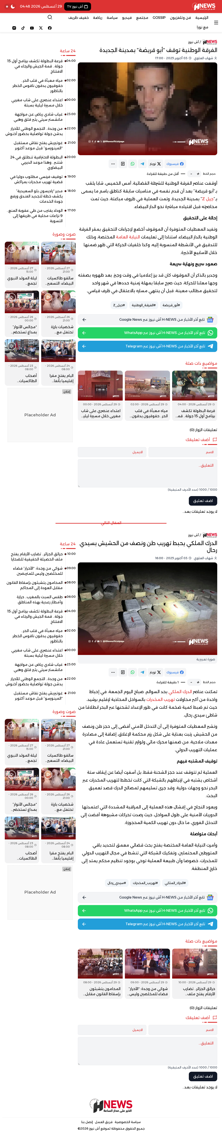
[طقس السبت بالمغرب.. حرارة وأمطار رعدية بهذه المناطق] (40, 601)
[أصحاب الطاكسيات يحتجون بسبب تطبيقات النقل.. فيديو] (22, 362)
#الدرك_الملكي (175, 883)
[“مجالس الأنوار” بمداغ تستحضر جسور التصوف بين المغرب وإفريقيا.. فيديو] (22, 313)
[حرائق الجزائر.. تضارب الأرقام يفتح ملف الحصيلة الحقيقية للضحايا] (194, 974)
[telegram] (142, 164)
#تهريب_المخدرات (145, 883)
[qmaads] (111, 1106)
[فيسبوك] (50, 28)
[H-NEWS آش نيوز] (204, 6)
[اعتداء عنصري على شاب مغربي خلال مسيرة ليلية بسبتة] (100, 396)
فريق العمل (104, 1122)
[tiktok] (23, 28)
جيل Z (208, 199)
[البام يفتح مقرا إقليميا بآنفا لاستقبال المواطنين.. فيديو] (58, 362)
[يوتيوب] (32, 28)
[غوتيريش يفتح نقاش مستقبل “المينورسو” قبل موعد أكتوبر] (40, 147)
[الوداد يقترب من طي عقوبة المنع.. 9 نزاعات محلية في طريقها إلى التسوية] (40, 217)
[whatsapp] (132, 164)
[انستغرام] (14, 28)
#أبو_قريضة (171, 305)
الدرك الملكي (180, 691)
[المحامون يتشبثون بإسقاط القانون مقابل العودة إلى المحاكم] (100, 974)
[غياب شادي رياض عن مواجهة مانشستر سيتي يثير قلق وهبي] (40, 118)
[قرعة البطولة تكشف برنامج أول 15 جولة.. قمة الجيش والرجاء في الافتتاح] (194, 396)
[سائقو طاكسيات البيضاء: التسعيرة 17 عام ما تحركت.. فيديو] (58, 265)
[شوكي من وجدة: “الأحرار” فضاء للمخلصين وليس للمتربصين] (147, 974)
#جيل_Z (119, 305)
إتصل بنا (87, 1122)
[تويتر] (41, 28)
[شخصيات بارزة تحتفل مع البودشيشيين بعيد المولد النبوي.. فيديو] (58, 313)
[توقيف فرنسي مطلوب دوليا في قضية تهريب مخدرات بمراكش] (40, 181)
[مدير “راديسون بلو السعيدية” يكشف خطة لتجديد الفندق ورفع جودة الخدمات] (40, 198)
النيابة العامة (128, 237)
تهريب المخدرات (160, 699)
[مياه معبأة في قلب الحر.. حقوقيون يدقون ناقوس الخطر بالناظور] (147, 396)
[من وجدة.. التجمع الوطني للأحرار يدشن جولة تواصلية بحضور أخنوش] (40, 133)
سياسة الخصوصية (128, 1122)
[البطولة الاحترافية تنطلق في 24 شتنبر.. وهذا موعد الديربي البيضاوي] (40, 164)
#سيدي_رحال (117, 883)
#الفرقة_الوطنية (144, 305)
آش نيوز (193, 42)
